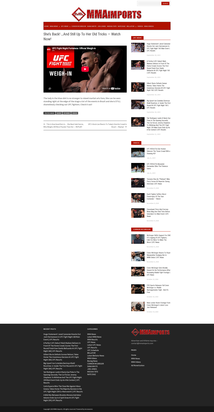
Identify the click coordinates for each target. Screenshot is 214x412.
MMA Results (92, 339)
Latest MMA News (94, 337)
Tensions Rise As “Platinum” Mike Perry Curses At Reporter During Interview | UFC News (158, 181)
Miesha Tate (112, 26)
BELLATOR (91, 353)
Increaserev (89, 409)
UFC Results (92, 347)
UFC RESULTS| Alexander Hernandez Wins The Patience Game (157, 166)
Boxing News (92, 361)
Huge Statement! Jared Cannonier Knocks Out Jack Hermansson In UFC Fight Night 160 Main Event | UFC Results (158, 47)
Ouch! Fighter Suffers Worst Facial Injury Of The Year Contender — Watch (156, 196)
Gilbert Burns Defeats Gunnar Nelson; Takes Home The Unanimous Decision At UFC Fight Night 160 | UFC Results (158, 86)
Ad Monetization (137, 365)
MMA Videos (149, 26)
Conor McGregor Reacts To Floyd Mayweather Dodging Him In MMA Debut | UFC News (158, 255)
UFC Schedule (93, 350)
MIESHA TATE (92, 371)
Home (46, 26)
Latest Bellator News (95, 355)
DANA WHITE (92, 366)
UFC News (64, 26)
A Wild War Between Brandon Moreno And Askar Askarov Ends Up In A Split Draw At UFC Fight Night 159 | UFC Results (62, 398)
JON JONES (92, 369)
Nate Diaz (122, 26)
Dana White (91, 26)
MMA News (54, 26)
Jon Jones (102, 26)
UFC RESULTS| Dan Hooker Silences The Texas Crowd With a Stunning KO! (158, 151)
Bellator (130, 26)
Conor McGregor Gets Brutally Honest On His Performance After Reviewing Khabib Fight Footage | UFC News (158, 271)
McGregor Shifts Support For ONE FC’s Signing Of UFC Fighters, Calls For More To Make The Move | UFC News (159, 238)
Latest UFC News (94, 345)
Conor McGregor (78, 26)
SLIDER (59, 113)
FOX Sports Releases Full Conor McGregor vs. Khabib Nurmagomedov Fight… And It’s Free (158, 288)
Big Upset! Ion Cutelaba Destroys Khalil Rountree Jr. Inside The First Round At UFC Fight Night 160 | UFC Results (159, 104)
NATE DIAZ (91, 374)
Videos (140, 26)
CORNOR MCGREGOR (95, 363)
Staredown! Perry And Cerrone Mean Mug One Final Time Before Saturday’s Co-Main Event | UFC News (158, 212)
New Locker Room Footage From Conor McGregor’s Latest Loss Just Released (158, 305)
